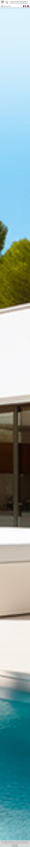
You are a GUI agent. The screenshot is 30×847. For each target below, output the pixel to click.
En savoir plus (15, 845)
